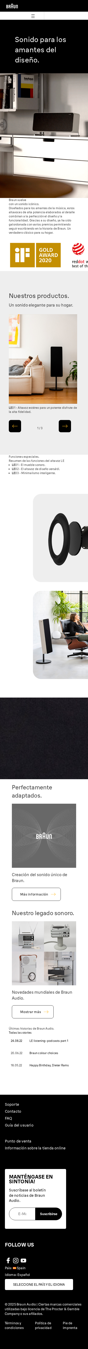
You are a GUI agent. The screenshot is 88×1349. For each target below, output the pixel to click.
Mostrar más (30, 1012)
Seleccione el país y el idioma (39, 1284)
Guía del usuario (19, 1125)
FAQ (8, 1118)
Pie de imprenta (70, 1325)
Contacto (13, 1111)
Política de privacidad (43, 1325)
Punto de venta (18, 1141)
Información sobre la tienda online (35, 1148)
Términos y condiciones (14, 1325)
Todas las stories (20, 1033)
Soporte (12, 1104)
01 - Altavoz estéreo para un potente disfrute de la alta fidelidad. (43, 410)
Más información (34, 894)
